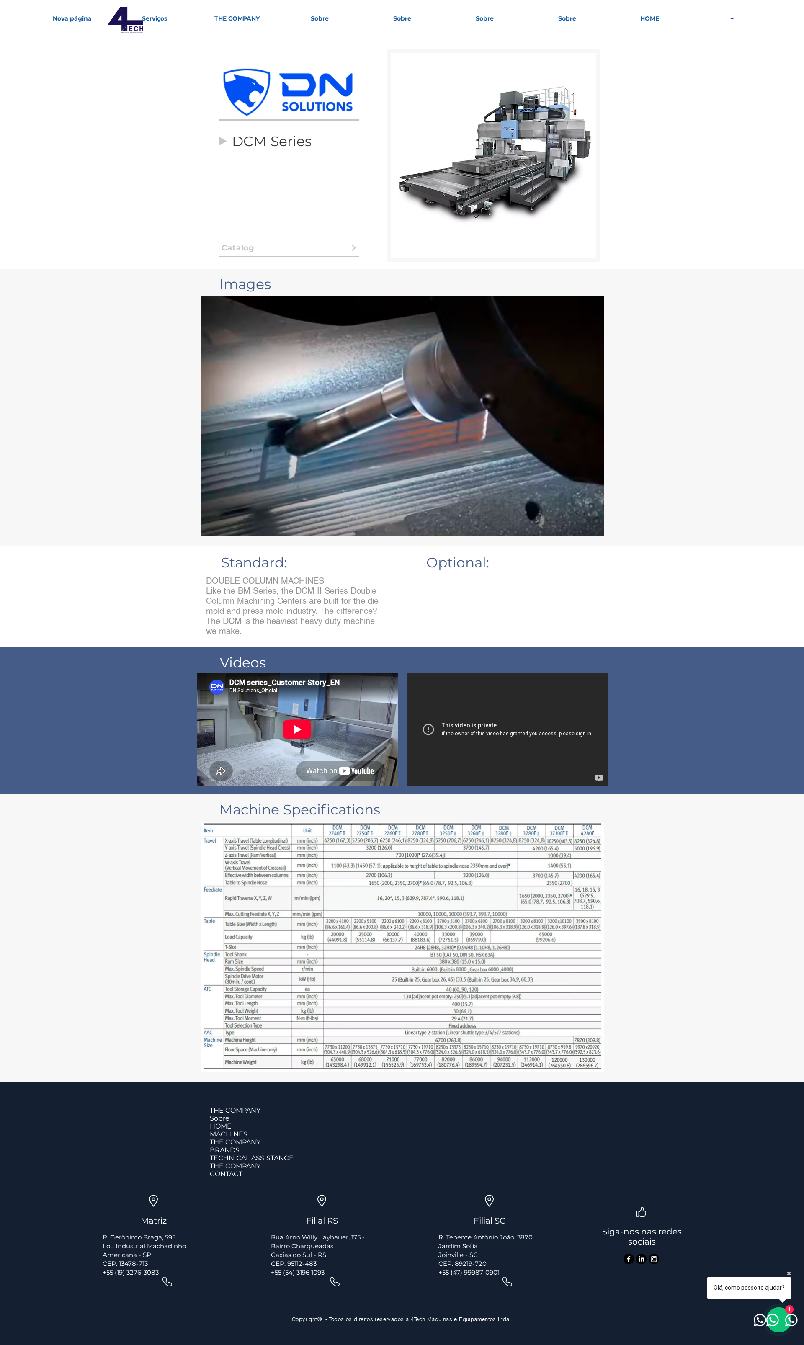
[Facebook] (629, 1259)
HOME (221, 1126)
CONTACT (226, 1174)
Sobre (219, 1118)
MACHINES (228, 1134)
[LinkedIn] (641, 1259)
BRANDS (225, 1150)
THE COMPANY (235, 1110)
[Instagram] (654, 1259)
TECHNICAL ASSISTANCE (252, 1158)
